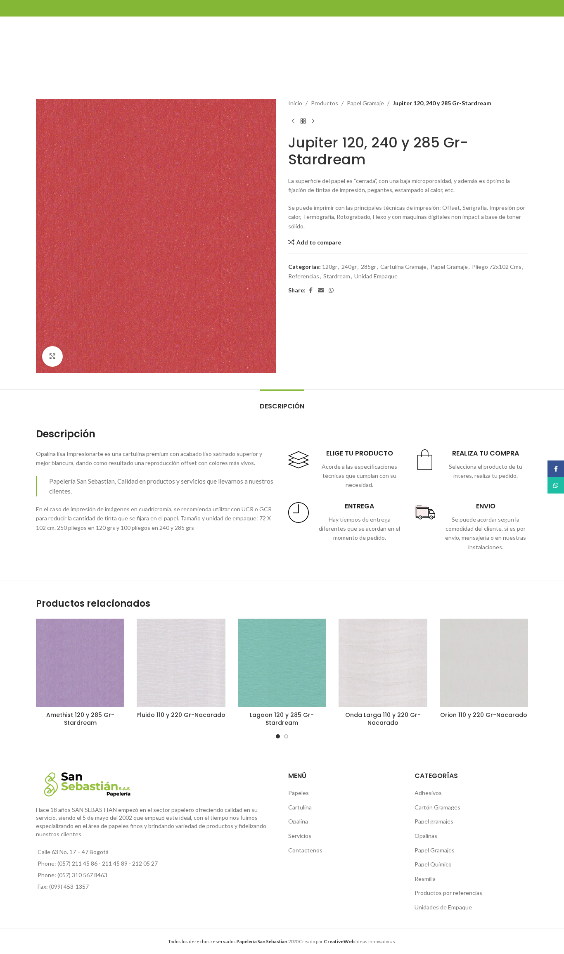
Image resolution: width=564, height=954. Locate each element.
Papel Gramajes (435, 850)
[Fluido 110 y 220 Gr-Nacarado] (181, 663)
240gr (349, 266)
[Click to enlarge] (52, 356)
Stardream (336, 276)
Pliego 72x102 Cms (496, 266)
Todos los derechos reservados (227, 941)
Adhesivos (428, 792)
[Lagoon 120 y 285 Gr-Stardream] (282, 663)
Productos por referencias (448, 892)
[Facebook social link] (310, 290)
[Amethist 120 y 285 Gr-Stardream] (80, 663)
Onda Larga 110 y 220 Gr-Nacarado (383, 719)
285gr (368, 266)
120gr (329, 266)
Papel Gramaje (365, 103)
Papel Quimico (433, 864)
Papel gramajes (434, 821)
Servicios (299, 835)
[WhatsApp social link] (331, 290)
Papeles (298, 792)
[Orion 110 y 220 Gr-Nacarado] (484, 663)
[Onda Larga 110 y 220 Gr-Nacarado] (383, 663)
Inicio (295, 103)
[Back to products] (303, 121)
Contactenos (305, 850)
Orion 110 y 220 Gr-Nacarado (483, 715)
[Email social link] (320, 290)
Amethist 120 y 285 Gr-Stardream (80, 719)
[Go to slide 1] (278, 736)
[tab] (282, 402)
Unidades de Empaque (443, 907)
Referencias (303, 276)
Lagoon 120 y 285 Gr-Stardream (282, 719)
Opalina (298, 821)
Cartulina (300, 807)
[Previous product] (293, 121)
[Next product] (313, 121)
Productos (324, 103)
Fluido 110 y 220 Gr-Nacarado (181, 715)
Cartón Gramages (437, 807)
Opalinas (426, 835)
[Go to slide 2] (286, 736)
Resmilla (425, 878)
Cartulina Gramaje (403, 266)
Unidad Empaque (376, 276)
